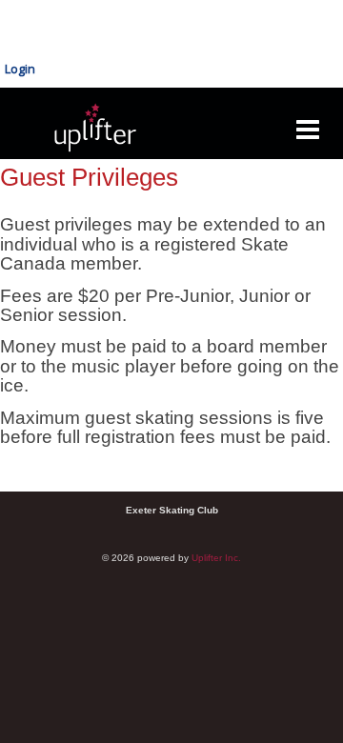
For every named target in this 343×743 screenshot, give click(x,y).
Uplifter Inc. (216, 557)
